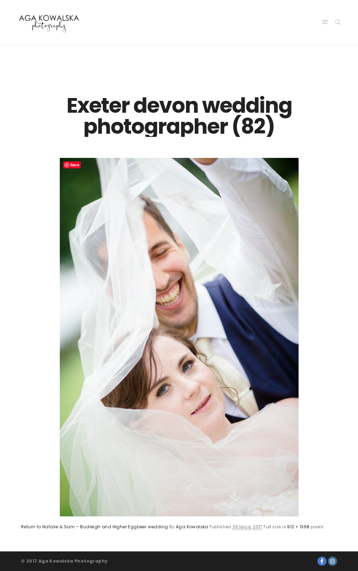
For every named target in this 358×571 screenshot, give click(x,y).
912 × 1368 (298, 527)
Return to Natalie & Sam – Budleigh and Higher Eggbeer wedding (94, 527)
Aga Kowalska (192, 527)
